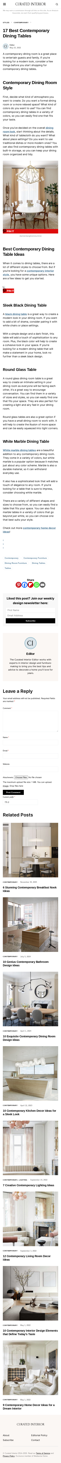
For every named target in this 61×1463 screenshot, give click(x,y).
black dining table (16, 314)
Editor (12, 45)
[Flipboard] (30, 585)
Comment (7, 708)
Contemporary (21, 22)
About (6, 1435)
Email (6, 751)
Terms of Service (43, 1453)
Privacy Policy (9, 1456)
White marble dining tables (19, 450)
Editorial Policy (39, 1435)
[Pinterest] (19, 585)
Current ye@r (9, 797)
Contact (35, 1440)
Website (6, 764)
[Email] (42, 585)
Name (6, 737)
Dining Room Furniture (16, 563)
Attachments (8, 777)
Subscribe (8, 1440)
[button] (4, 4)
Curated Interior (30, 4)
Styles (6, 22)
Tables (8, 568)
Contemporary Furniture (35, 558)
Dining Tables (38, 563)
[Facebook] (25, 585)
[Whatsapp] (36, 585)
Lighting (23, 1180)
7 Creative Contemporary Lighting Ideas (28, 1185)
